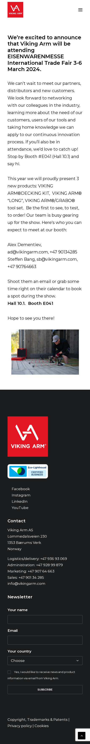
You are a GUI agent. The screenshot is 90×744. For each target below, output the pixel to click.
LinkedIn (20, 501)
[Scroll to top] (81, 735)
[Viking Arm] (15, 10)
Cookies (42, 726)
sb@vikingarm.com (57, 259)
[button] (80, 9)
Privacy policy (20, 726)
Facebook (21, 489)
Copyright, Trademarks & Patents (38, 719)
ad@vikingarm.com (28, 251)
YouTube (20, 508)
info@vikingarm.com (26, 583)
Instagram (21, 495)
